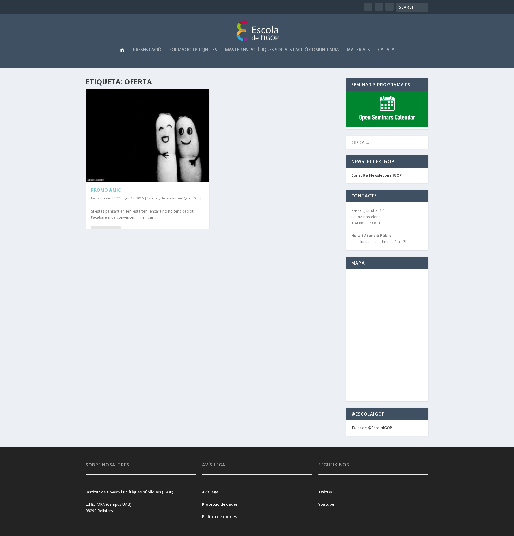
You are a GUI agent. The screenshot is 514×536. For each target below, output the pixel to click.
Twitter (325, 492)
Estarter (153, 198)
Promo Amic (106, 190)
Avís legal (211, 492)
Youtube (326, 504)
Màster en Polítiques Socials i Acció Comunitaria (282, 49)
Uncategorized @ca (175, 198)
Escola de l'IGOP (108, 198)
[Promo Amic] (147, 135)
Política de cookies (219, 516)
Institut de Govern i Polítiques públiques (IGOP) (129, 492)
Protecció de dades (219, 504)
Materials (358, 49)
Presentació (147, 49)
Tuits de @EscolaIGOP (371, 427)
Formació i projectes (193, 49)
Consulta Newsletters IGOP (376, 175)
